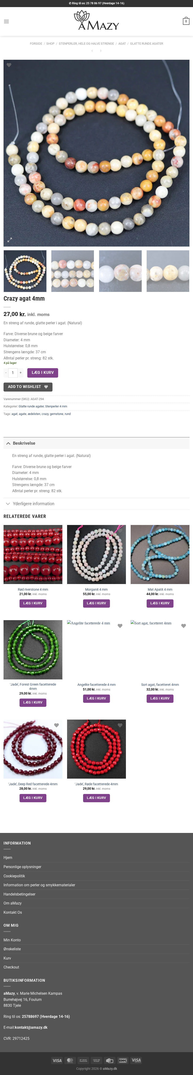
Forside (36, 43)
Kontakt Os (13, 912)
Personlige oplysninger (22, 867)
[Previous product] (100, 51)
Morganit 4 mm (96, 590)
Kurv (7, 958)
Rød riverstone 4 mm (33, 590)
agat (14, 414)
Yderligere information (33, 503)
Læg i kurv (43, 373)
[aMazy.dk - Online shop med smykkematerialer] (96, 21)
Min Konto (12, 940)
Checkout (11, 967)
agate (22, 414)
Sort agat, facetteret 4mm (160, 685)
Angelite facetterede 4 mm (96, 685)
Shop (50, 43)
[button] (6, 21)
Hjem (8, 857)
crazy (45, 414)
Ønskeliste (12, 949)
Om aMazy (13, 903)
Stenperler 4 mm (56, 406)
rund (68, 414)
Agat (122, 43)
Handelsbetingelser (19, 894)
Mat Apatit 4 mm (160, 590)
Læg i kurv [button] (32, 603)
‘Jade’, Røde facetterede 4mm (96, 784)
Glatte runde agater (146, 43)
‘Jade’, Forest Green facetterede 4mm (33, 687)
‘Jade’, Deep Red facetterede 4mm (32, 784)
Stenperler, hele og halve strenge (86, 43)
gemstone (56, 414)
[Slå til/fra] (8, 443)
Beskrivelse (24, 443)
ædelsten (34, 414)
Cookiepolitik (14, 876)
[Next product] (92, 51)
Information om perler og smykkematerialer (39, 885)
